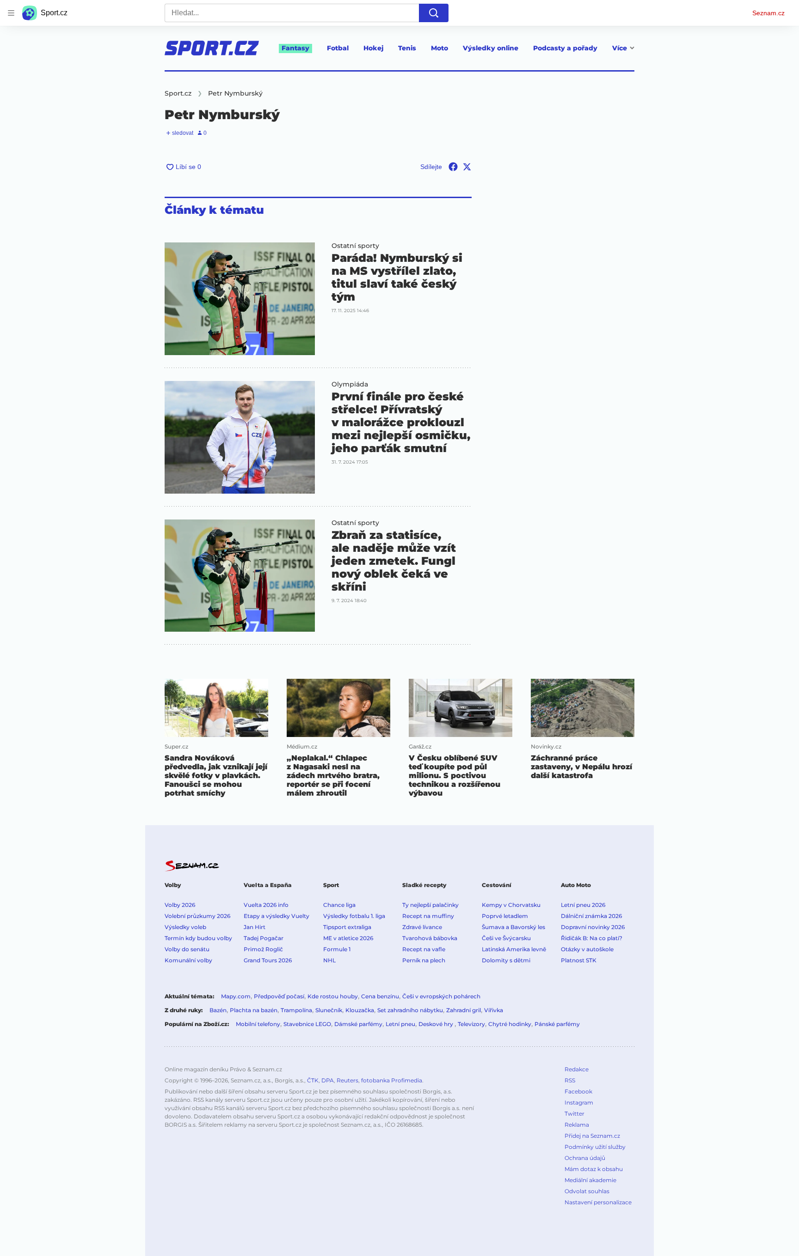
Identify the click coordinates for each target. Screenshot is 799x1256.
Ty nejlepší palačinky (430, 904)
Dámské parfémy (358, 1023)
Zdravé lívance (422, 927)
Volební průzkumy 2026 (197, 915)
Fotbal (338, 48)
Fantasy (295, 48)
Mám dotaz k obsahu (594, 1168)
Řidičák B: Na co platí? (591, 938)
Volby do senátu (187, 949)
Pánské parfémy (557, 1023)
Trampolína (296, 1010)
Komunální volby (188, 960)
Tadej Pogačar (263, 938)
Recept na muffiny (428, 915)
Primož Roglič (263, 949)
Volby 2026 (180, 904)
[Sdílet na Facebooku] (453, 166)
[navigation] (11, 13)
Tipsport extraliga (347, 927)
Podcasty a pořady (565, 48)
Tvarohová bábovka (429, 938)
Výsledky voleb (185, 927)
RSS (570, 1080)
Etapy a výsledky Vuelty (276, 915)
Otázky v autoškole (587, 949)
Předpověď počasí (279, 996)
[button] (240, 298)
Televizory (471, 1023)
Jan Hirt (254, 927)
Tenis (407, 48)
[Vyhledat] (434, 13)
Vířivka (493, 1010)
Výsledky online (490, 48)
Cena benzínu (380, 996)
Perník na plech (423, 960)
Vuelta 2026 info (266, 904)
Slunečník (328, 1010)
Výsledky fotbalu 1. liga (354, 915)
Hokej (373, 48)
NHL (329, 960)
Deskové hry (436, 1023)
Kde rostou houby (332, 996)
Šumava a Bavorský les (513, 927)
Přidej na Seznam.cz (592, 1135)
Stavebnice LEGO (307, 1023)
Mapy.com (236, 996)
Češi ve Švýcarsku (506, 938)
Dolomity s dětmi (506, 960)
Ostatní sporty (355, 245)
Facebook (578, 1091)
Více (619, 48)
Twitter (574, 1113)
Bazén (218, 1010)
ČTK (313, 1080)
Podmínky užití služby (595, 1146)
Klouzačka (359, 1010)
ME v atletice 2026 (348, 938)
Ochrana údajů (585, 1157)
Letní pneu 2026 (583, 904)
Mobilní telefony (258, 1023)
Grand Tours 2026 (268, 960)
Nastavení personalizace (598, 1202)
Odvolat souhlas (587, 1191)
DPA (327, 1080)
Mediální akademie (590, 1180)
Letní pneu (400, 1023)
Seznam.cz (768, 13)
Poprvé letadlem (505, 915)
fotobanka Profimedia (391, 1080)
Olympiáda (350, 384)
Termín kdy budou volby (198, 938)
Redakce (577, 1069)
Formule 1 (336, 949)
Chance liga (339, 904)
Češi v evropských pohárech (441, 996)
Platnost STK (578, 960)
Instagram (579, 1102)
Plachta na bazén (253, 1010)
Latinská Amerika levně (514, 949)
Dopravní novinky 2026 (593, 927)
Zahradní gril (463, 1010)
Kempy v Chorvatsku (511, 904)
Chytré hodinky (509, 1023)
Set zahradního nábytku (410, 1010)
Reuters (347, 1080)
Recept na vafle (423, 949)
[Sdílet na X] (467, 166)
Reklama (577, 1124)
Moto (439, 48)
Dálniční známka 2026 (591, 915)
